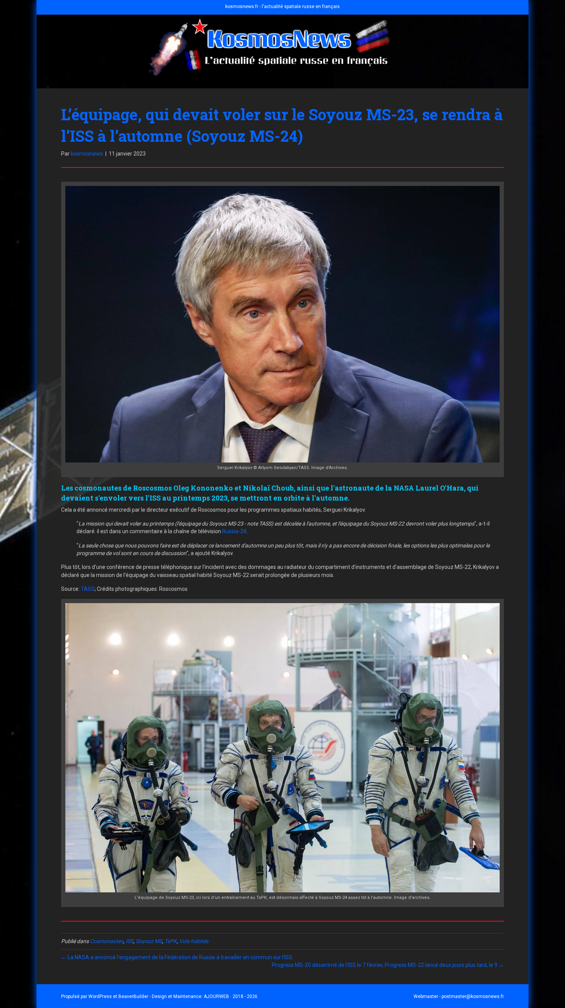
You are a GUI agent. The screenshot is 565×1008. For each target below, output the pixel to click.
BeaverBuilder (133, 996)
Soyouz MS (149, 941)
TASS (88, 589)
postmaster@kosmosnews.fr (473, 996)
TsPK (171, 941)
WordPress (100, 996)
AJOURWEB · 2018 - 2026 (231, 996)
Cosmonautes (106, 941)
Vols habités (193, 941)
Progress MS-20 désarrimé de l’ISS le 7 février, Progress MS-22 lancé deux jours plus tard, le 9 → (388, 965)
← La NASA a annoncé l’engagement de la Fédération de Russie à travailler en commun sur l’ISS (176, 957)
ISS (129, 941)
